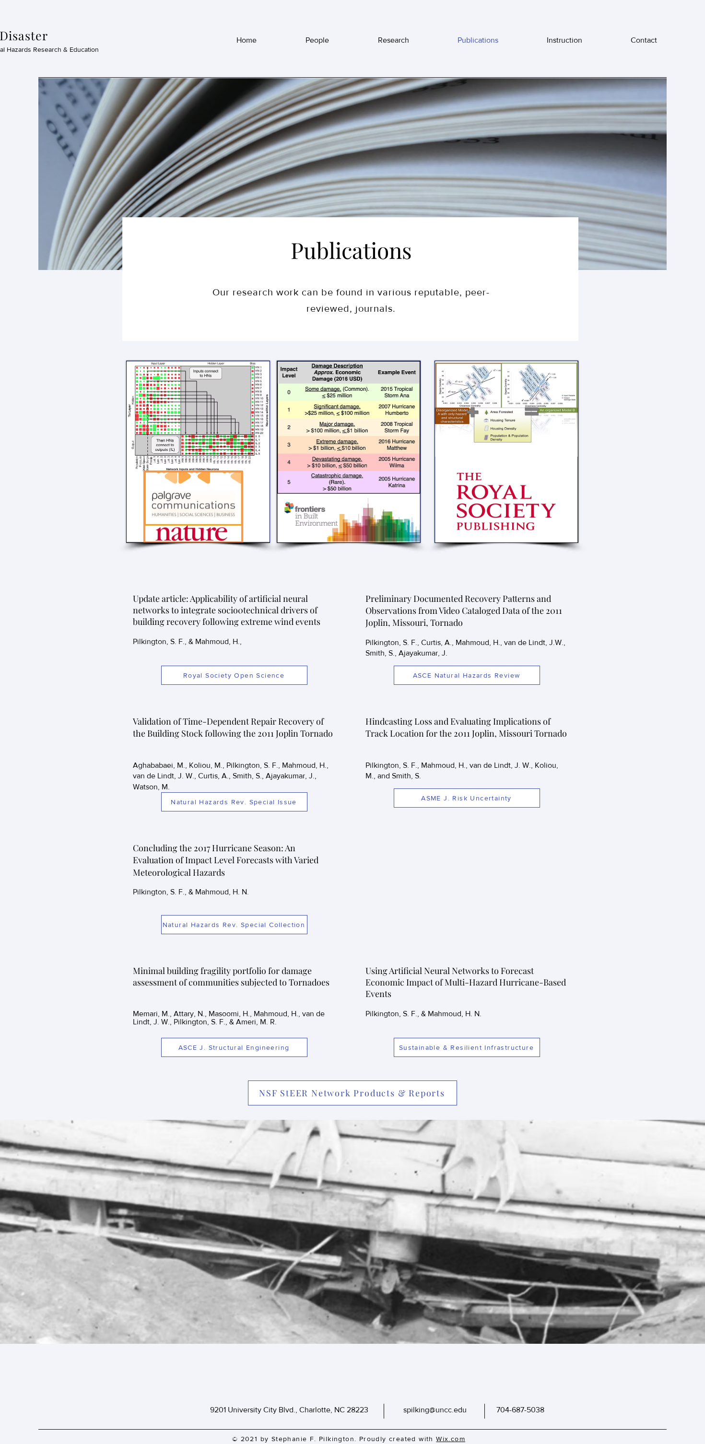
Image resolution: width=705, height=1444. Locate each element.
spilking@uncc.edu (435, 1410)
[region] (198, 465)
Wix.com (450, 1439)
